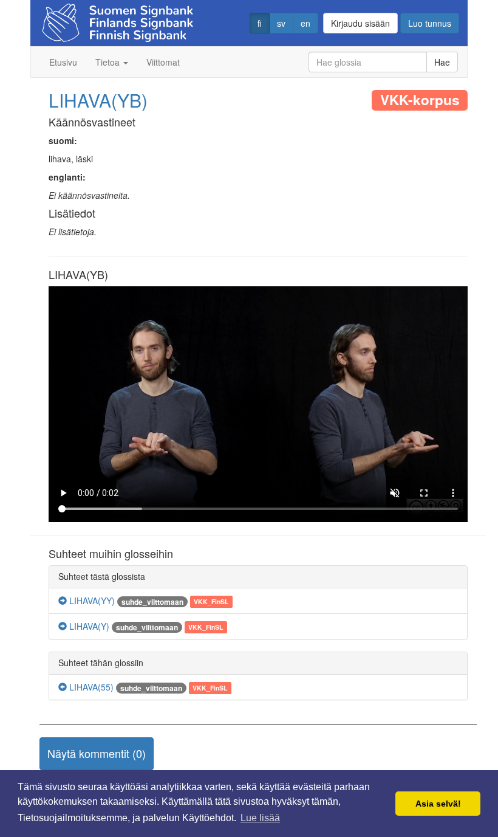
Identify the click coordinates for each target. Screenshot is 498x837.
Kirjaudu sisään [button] (360, 23)
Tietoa (108, 62)
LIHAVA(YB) (98, 100)
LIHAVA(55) (90, 687)
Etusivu (63, 62)
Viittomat (163, 62)
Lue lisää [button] (260, 818)
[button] (96, 753)
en (305, 23)
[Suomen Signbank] (117, 19)
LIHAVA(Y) (88, 626)
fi (260, 23)
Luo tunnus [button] (429, 23)
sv (281, 23)
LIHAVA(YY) (91, 600)
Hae (442, 62)
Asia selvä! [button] (438, 803)
